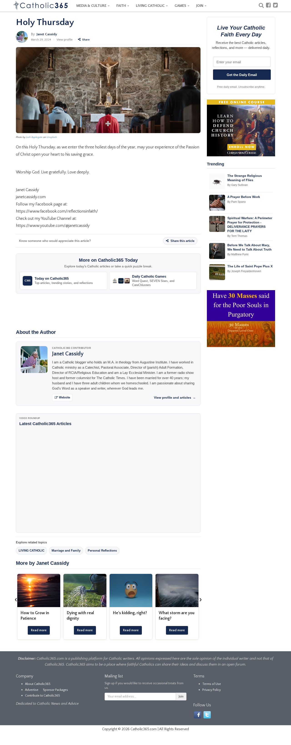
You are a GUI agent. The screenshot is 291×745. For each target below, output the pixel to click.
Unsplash (52, 137)
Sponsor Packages (55, 690)
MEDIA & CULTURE (91, 6)
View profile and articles (175, 397)
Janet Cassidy (47, 34)
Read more (39, 630)
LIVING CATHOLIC (151, 6)
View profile (65, 39)
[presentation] (16, 599)
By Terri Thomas (237, 236)
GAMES (181, 6)
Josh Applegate (34, 137)
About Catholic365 (37, 684)
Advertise (31, 690)
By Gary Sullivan (237, 185)
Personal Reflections (102, 550)
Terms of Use (211, 684)
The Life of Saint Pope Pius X (250, 266)
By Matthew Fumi (237, 254)
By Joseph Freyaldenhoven (244, 271)
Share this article (182, 241)
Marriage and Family (66, 550)
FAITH (121, 6)
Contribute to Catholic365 (42, 695)
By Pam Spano (236, 201)
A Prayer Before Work (243, 197)
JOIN (200, 6)
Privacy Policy (211, 690)
